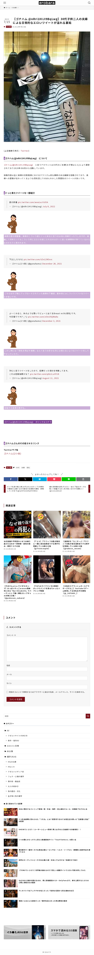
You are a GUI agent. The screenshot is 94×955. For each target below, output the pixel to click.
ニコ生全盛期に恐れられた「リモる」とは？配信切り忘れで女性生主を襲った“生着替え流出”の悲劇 (54, 820)
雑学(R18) (12, 756)
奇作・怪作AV (13, 740)
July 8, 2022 (49, 206)
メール (9, 674)
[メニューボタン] (5, 3)
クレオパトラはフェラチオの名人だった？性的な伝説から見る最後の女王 (46, 891)
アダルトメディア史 (16, 771)
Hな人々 (11, 766)
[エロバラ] (47, 3)
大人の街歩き (13, 786)
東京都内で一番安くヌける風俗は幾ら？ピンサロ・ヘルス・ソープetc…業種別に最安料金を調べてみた (54, 851)
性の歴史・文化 (14, 791)
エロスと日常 (13, 745)
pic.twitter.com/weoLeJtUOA (33, 202)
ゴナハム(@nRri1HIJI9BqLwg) (19, 164)
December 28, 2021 (52, 263)
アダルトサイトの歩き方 (18, 735)
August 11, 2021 (51, 378)
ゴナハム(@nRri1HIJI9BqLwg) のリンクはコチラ (28, 421)
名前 (8, 665)
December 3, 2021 (51, 321)
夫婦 (23, 468)
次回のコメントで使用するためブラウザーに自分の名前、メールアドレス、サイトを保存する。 (47, 692)
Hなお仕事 (12, 762)
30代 (17, 468)
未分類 (9, 27)
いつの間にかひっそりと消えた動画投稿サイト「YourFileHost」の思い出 (47, 840)
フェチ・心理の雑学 (16, 776)
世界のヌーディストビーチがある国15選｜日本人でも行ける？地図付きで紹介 (48, 860)
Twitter (25, 150)
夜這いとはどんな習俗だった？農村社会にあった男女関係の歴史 (43, 901)
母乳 (28, 468)
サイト (9, 683)
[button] (11, 479)
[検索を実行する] (88, 716)
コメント (11, 635)
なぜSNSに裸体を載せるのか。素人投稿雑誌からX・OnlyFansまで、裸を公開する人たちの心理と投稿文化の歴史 (54, 881)
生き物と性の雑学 (15, 796)
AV (8, 730)
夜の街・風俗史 (14, 781)
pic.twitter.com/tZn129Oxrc (38, 259)
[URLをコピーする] (83, 479)
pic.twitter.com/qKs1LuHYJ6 (44, 374)
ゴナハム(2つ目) (12, 453)
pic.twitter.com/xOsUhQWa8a (43, 316)
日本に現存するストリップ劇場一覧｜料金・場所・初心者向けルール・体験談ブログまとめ (53, 809)
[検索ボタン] (89, 3)
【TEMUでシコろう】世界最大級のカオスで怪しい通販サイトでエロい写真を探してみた (52, 870)
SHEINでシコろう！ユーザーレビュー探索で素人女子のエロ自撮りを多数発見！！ (50, 829)
